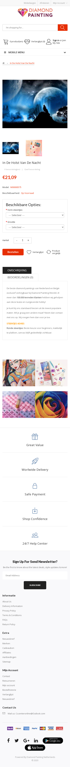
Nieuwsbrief (8, 638)
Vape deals (12, 53)
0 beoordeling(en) (12, 169)
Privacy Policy (9, 610)
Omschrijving (17, 270)
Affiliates (6, 652)
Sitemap (6, 661)
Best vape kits (60, 50)
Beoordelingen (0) (20, 277)
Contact (6, 676)
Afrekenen (44, 3)
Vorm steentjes (14, 209)
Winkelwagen (30, 3)
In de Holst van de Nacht (22, 63)
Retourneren (8, 680)
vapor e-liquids (28, 50)
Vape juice (40, 53)
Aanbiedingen (9, 657)
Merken (6, 643)
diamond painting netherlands (41, 757)
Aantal (5, 240)
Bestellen (13, 251)
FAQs (4, 619)
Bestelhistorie (9, 689)
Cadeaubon (8, 648)
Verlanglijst (7, 694)
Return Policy (8, 624)
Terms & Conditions (12, 615)
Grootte (11, 221)
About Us (6, 601)
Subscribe (35, 585)
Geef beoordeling (32, 169)
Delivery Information (12, 606)
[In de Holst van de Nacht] (10, 147)
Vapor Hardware (26, 53)
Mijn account (8, 685)
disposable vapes (44, 50)
